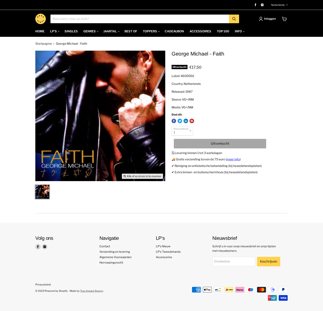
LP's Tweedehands (168, 251)
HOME (39, 31)
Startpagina (43, 43)
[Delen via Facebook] (174, 121)
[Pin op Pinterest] (192, 121)
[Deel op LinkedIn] (186, 121)
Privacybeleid (43, 284)
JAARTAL (110, 31)
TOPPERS (150, 31)
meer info (233, 159)
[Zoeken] (234, 19)
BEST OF (130, 31)
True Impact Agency (91, 290)
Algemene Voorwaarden (115, 257)
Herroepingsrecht (111, 262)
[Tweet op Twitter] (180, 121)
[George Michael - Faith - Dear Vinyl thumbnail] (42, 191)
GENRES (89, 31)
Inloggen (270, 18)
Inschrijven (268, 261)
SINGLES (71, 31)
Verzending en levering (114, 251)
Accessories (164, 257)
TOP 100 (223, 31)
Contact (104, 246)
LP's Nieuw (163, 246)
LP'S (53, 31)
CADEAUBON (174, 31)
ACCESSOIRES (200, 31)
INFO (238, 31)
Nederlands (278, 4)
